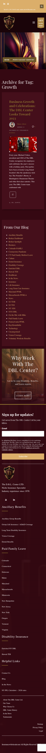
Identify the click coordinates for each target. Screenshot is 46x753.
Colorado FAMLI (15, 248)
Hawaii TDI (13, 271)
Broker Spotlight (15, 241)
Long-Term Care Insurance (19, 288)
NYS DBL (13, 311)
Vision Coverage (15, 335)
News (11, 298)
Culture (11, 258)
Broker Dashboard (16, 238)
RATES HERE (41, 23)
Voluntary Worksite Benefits (20, 338)
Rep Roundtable (15, 325)
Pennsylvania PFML (17, 321)
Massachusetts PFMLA (18, 295)
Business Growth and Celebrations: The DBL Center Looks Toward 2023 (22, 109)
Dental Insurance (15, 261)
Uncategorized (14, 331)
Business (12, 133)
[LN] (4, 4)
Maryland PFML (15, 291)
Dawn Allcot (21, 124)
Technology (13, 328)
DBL (12, 202)
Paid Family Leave (16, 318)
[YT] (8, 4)
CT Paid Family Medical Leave (21, 255)
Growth (17, 202)
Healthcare (13, 275)
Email (4, 428)
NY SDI (12, 308)
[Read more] (12, 197)
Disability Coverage (16, 265)
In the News (13, 278)
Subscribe (23, 456)
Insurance (12, 281)
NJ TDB (12, 301)
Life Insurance (14, 285)
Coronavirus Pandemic (17, 251)
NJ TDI (12, 305)
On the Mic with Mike (17, 315)
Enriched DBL (14, 268)
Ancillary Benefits (16, 235)
